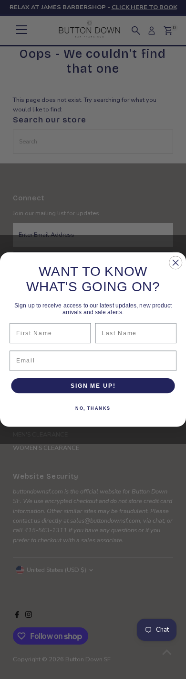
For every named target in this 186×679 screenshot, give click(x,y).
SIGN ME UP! (93, 386)
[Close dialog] (175, 262)
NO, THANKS (93, 408)
